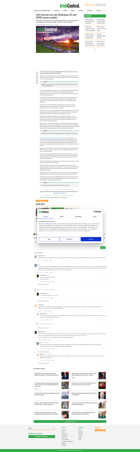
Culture (80, 435)
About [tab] (94, 216)
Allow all (91, 239)
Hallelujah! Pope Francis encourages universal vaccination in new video (59, 133)
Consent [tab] (45, 216)
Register (64, 443)
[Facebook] (96, 5)
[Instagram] (102, 5)
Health (52, 197)
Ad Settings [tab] (78, 216)
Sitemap (64, 445)
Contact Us (65, 435)
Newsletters (89, 5)
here (44, 102)
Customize (69, 239)
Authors (64, 430)
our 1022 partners (48, 223)
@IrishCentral (48, 24)
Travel (80, 437)
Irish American (63, 197)
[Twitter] (99, 5)
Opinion (80, 434)
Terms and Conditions (67, 441)
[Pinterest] (105, 5)
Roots (79, 439)
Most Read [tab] (88, 16)
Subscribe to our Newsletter (41, 436)
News (79, 430)
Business (80, 432)
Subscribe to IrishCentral (59, 193)
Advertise (64, 437)
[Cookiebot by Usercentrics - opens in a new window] (94, 212)
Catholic (48, 197)
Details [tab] (62, 216)
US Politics (56, 197)
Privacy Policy (65, 439)
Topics (63, 432)
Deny (49, 239)
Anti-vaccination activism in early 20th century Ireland (55, 185)
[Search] (105, 11)
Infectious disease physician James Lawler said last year (53, 137)
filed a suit (58, 90)
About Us (64, 434)
